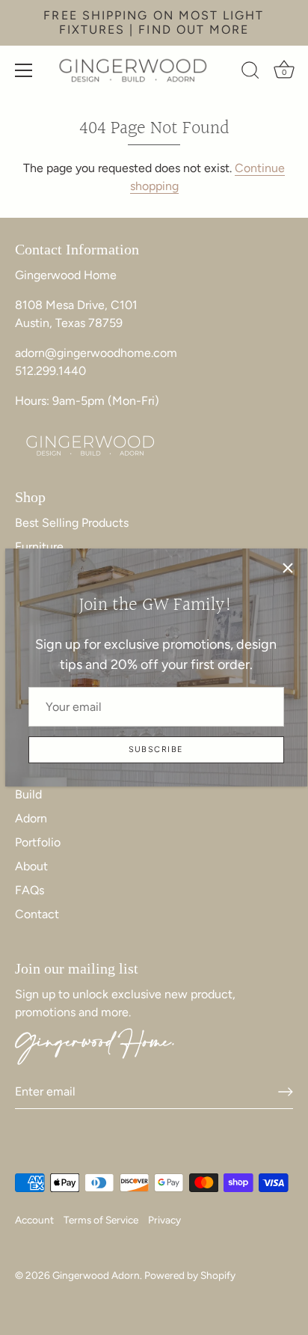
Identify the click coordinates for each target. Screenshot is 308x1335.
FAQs (29, 890)
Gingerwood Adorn (96, 1275)
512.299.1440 (50, 371)
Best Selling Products (72, 523)
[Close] (287, 568)
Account (34, 1220)
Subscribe (156, 749)
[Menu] (23, 70)
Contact (37, 914)
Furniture (39, 547)
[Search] (250, 72)
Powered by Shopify (189, 1275)
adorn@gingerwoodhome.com (96, 353)
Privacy (164, 1220)
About (31, 866)
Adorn (31, 818)
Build (28, 794)
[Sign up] (285, 1091)
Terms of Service (101, 1220)
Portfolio (38, 842)
